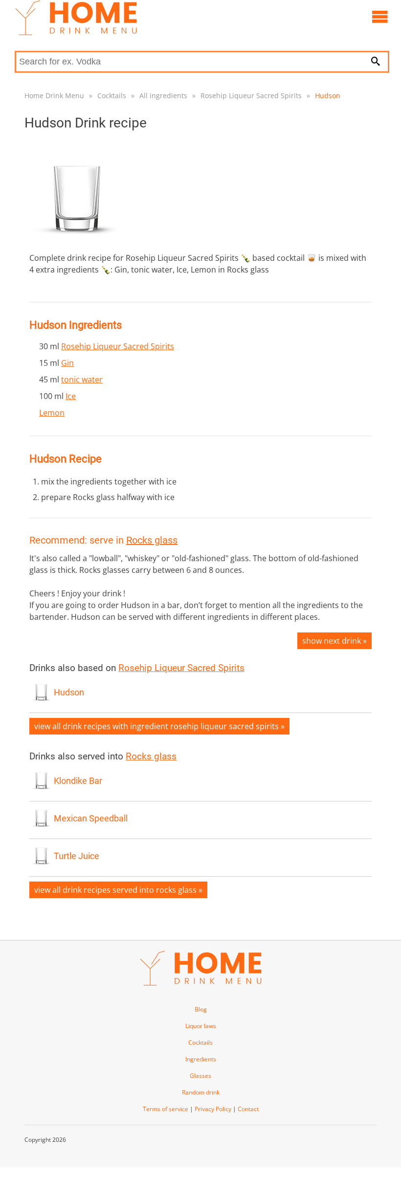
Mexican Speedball (91, 818)
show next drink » (334, 640)
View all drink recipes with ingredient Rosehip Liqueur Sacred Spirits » (159, 726)
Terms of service (165, 1109)
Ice (71, 396)
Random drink (201, 1092)
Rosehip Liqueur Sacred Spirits (251, 95)
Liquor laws (200, 1026)
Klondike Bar (78, 781)
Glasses (200, 1076)
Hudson (327, 95)
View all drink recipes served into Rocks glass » (118, 889)
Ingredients (200, 1059)
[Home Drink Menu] (76, 32)
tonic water (82, 379)
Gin (67, 362)
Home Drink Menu (54, 95)
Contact (248, 1109)
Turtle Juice (76, 856)
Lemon (52, 412)
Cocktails (111, 95)
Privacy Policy (213, 1109)
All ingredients (163, 95)
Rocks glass (152, 540)
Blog (201, 1009)
